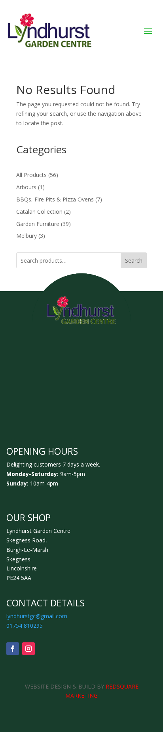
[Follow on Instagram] (28, 648)
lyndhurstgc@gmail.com (36, 616)
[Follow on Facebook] (12, 648)
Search (133, 260)
